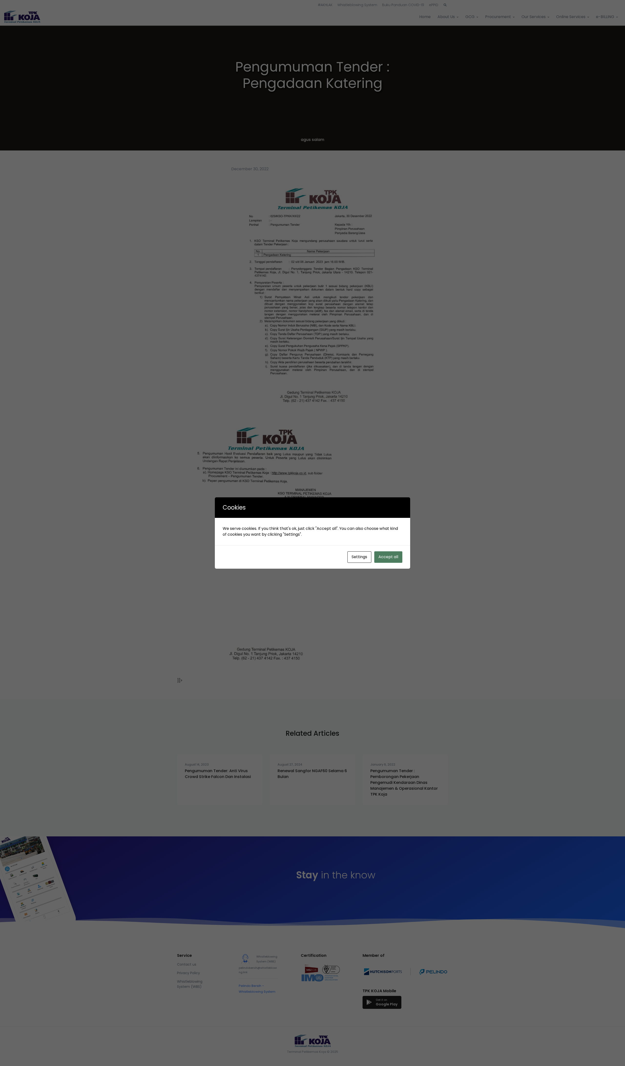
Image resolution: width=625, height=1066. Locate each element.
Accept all (388, 557)
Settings (359, 557)
